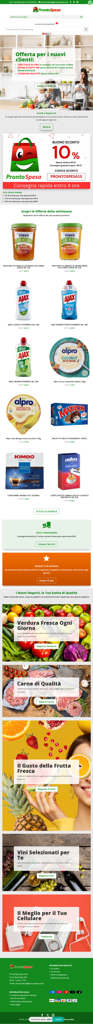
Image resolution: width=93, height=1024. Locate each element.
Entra (46, 127)
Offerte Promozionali (59, 978)
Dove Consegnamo (59, 974)
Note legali (15, 1004)
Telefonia (46, 936)
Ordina (58, 1019)
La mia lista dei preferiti (45, 24)
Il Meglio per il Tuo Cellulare (42, 915)
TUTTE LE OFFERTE (46, 511)
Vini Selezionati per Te (43, 855)
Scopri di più (46, 580)
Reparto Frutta (46, 789)
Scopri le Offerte (46, 86)
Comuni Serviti (46, 544)
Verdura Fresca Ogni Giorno (44, 625)
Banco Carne (46, 701)
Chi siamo (55, 968)
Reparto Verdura (46, 646)
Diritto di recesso (18, 998)
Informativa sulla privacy (21, 1001)
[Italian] (49, 33)
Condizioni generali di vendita (23, 995)
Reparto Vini (46, 875)
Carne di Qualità (39, 683)
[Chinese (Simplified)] (43, 33)
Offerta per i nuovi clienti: (41, 57)
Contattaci (55, 971)
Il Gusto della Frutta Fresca (44, 768)
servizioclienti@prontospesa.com (29, 983)
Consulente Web (66, 1019)
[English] (46, 33)
